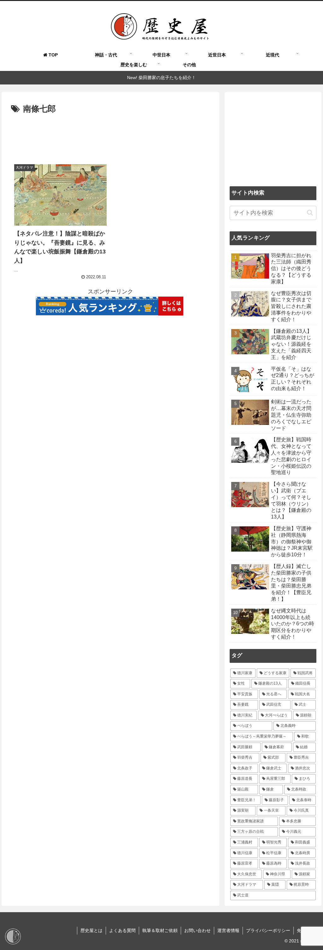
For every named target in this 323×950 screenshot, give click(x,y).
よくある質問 (122, 930)
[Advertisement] (110, 135)
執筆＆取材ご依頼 (160, 930)
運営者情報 (228, 930)
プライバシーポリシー (268, 930)
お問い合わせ (197, 930)
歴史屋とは (91, 930)
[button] (309, 212)
